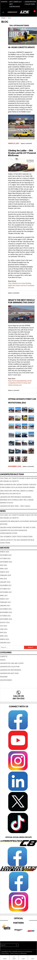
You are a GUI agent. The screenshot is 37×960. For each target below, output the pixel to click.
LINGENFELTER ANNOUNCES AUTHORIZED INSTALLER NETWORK (18, 523)
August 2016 (4, 622)
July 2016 (3, 626)
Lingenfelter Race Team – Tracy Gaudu (15, 506)
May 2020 (3, 565)
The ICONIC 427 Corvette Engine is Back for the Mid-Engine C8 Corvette (18, 516)
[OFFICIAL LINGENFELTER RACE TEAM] (18, 881)
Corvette (3, 656)
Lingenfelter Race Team (9, 673)
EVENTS (4, 2)
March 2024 (4, 552)
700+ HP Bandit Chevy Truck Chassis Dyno (16, 536)
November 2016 (6, 612)
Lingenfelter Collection (9, 666)
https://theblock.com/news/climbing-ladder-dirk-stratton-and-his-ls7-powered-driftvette (21, 285)
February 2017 (5, 602)
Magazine (4, 677)
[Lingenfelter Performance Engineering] (12, 12)
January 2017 (5, 605)
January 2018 (5, 582)
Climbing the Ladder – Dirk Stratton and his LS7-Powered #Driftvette (22, 153)
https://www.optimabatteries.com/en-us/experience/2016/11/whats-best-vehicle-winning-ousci (20, 383)
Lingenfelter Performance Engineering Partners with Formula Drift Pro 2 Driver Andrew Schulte (16, 500)
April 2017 (4, 595)
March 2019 (4, 572)
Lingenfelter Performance (10, 670)
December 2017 (6, 585)
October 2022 (5, 558)
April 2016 (4, 636)
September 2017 (6, 592)
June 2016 (3, 629)
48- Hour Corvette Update (21, 47)
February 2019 (5, 575)
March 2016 (4, 639)
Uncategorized (6, 680)
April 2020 (4, 568)
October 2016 (5, 616)
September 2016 (6, 619)
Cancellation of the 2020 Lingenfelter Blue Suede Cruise (17, 541)
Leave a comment (26, 143)
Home (3, 18)
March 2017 (4, 599)
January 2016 (5, 643)
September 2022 (6, 562)
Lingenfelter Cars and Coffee (12, 663)
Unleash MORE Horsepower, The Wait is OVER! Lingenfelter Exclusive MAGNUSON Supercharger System (18, 530)
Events (2, 660)
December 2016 (6, 609)
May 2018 (3, 579)
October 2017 (5, 589)
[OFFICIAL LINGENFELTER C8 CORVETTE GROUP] (17, 856)
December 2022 (6, 555)
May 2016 (3, 632)
